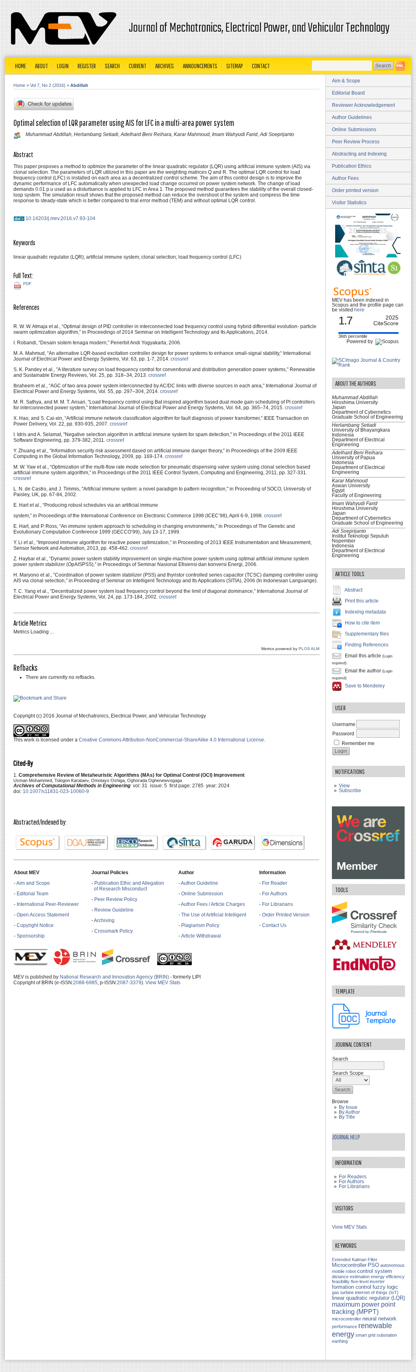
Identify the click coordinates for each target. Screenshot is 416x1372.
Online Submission (202, 894)
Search (112, 65)
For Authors (274, 894)
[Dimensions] (283, 842)
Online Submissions (354, 129)
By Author (349, 1112)
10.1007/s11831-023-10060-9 (56, 791)
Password (343, 733)
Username (343, 724)
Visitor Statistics (349, 202)
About (41, 65)
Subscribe (350, 790)
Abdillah (79, 85)
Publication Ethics (351, 166)
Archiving (105, 920)
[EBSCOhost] (136, 842)
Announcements (200, 65)
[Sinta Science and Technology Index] (184, 842)
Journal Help (346, 1137)
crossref (179, 359)
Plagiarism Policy (200, 925)
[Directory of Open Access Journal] (86, 842)
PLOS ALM (309, 648)
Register (87, 65)
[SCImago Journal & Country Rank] (368, 365)
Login (63, 65)
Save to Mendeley (365, 685)
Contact (261, 65)
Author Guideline (199, 883)
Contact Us (274, 925)
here (359, 309)
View (344, 785)
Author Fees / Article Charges (213, 904)
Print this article (362, 600)
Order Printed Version (286, 915)
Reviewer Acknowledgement (363, 105)
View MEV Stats (162, 982)
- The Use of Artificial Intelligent (212, 915)
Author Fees (345, 178)
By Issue (348, 1107)
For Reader (274, 883)
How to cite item (362, 622)
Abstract (353, 590)
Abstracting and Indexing (359, 153)
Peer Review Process (355, 141)
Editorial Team (32, 894)
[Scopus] (37, 842)
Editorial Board (348, 93)
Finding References (366, 644)
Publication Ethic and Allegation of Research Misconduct (127, 886)
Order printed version (355, 190)
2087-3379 (129, 982)
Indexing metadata (365, 611)
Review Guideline (114, 910)
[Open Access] (400, 65)
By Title (347, 1117)
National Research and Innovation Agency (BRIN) (114, 977)
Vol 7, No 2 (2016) (47, 85)
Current (137, 65)
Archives (164, 65)
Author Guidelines (352, 117)
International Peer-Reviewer (48, 904)
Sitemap (234, 65)
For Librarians (277, 904)
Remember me (358, 743)
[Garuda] (233, 842)
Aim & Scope (346, 80)
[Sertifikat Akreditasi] (368, 255)
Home (20, 65)
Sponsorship (31, 936)
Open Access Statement (43, 915)
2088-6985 (85, 982)
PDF (27, 283)
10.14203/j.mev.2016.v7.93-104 (60, 218)
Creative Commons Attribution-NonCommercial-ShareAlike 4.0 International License (171, 740)
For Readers (352, 1176)
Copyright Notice (35, 925)
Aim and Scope (33, 883)
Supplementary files (367, 633)
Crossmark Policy (113, 931)
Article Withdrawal (201, 936)
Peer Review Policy (115, 899)
